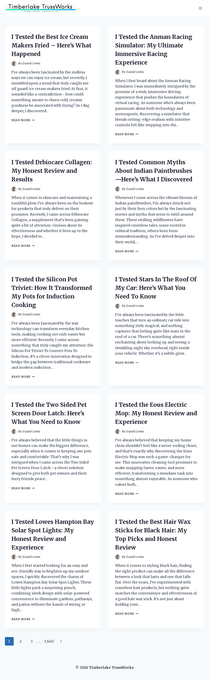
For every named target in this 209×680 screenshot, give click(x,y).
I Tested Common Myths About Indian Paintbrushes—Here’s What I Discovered (153, 171)
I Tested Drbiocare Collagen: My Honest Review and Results (51, 171)
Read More (23, 120)
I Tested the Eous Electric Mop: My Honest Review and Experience (156, 413)
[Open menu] (200, 8)
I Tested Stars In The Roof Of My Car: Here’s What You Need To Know (155, 288)
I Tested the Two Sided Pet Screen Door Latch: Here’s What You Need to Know (49, 413)
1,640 (49, 641)
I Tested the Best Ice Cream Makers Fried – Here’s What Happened (51, 45)
